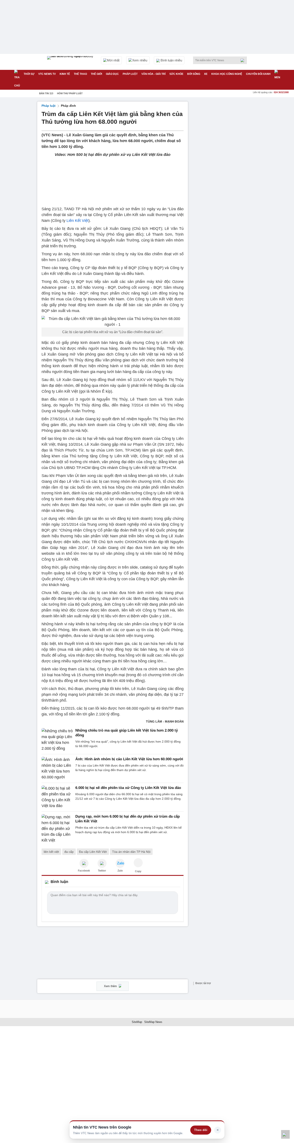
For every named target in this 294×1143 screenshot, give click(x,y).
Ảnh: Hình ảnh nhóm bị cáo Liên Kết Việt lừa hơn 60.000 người (129, 759)
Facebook (84, 870)
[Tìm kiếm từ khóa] (243, 60)
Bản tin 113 (46, 93)
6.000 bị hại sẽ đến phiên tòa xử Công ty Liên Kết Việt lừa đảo (128, 788)
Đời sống (193, 73)
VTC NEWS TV (47, 73)
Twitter (102, 870)
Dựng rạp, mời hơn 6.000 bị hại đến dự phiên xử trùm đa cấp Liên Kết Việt (127, 818)
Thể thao (80, 73)
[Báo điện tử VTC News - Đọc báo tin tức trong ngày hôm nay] (70, 62)
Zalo (120, 870)
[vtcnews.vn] (83, 863)
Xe (205, 73)
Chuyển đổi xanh (258, 73)
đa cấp (69, 851)
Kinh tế (65, 73)
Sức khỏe (176, 73)
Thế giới (96, 73)
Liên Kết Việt (77, 220)
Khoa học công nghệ (226, 73)
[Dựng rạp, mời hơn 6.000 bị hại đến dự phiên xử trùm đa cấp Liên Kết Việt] (57, 828)
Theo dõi (200, 1130)
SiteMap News (153, 1022)
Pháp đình (68, 105)
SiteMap (137, 1022)
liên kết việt (51, 851)
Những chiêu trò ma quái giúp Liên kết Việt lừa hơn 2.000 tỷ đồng (126, 732)
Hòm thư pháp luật (70, 93)
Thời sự (29, 73)
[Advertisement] (224, 166)
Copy (138, 871)
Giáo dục (112, 73)
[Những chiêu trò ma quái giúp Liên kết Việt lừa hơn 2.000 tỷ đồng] (57, 739)
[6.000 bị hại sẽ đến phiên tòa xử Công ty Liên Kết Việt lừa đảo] (57, 797)
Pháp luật (130, 73)
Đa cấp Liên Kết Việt (93, 851)
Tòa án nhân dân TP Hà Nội (131, 851)
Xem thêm (111, 986)
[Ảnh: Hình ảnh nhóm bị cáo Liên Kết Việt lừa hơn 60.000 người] (57, 768)
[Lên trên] (285, 1134)
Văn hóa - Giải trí (153, 73)
